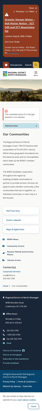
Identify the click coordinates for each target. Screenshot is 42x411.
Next (32, 11)
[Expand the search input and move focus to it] (36, 65)
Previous (20, 11)
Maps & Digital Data (15, 229)
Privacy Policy (9, 381)
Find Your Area (13, 211)
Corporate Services (11, 271)
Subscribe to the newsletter (16, 359)
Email (9, 343)
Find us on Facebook (12, 350)
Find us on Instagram (12, 354)
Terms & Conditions (26, 381)
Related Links (11, 126)
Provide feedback (11, 363)
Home (5, 286)
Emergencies (16, 65)
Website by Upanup (12, 386)
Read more (14, 53)
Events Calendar (13, 220)
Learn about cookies (26, 400)
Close (33, 406)
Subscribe (27, 386)
